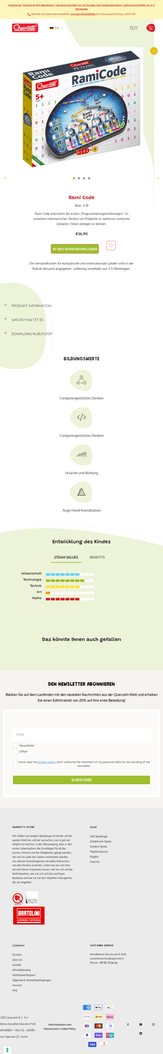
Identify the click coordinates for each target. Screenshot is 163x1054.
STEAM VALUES (66, 557)
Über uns (17, 959)
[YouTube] (140, 1024)
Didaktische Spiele (100, 841)
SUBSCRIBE (81, 779)
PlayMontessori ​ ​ (99, 851)
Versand (17, 985)
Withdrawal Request (23, 975)
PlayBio (94, 856)
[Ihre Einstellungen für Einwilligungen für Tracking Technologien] (7, 1050)
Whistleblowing (21, 970)
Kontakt (16, 964)
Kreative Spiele (98, 846)
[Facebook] (128, 1024)
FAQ (14, 990)
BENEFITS (97, 557)
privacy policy (46, 762)
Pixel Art (95, 861)
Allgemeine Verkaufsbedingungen (31, 980)
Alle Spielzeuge (99, 836)
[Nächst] (157, 178)
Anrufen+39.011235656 (83, 14)
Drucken (17, 954)
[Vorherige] (6, 178)
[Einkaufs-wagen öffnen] (150, 28)
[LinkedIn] (140, 1033)
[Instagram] (153, 1024)
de (56, 28)
